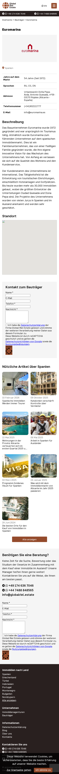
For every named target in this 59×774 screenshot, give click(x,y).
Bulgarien (7, 693)
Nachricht (10, 309)
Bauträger (7, 715)
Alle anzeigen (29, 539)
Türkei (5, 680)
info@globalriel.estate (18, 594)
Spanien (6, 674)
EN (45, 5)
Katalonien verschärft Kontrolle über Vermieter (42, 403)
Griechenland (9, 677)
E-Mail (8, 298)
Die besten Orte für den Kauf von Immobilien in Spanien (14, 528)
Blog (4, 730)
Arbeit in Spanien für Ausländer (41, 442)
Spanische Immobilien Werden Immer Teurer (13, 402)
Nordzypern (8, 697)
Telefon (9, 303)
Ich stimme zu (43, 770)
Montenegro (8, 690)
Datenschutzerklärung (33, 325)
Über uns (7, 733)
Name (8, 292)
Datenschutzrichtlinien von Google (23, 341)
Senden (9, 347)
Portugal (7, 687)
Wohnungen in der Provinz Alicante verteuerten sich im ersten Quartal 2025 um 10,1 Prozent (14, 444)
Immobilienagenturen (13, 712)
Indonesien (8, 684)
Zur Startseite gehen (19, 769)
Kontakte (7, 737)
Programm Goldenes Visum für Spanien (13, 484)
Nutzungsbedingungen (17, 344)
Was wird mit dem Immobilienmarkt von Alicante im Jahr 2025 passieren (42, 487)
